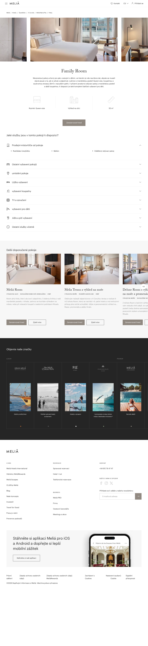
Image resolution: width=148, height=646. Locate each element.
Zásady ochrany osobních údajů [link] (30, 577)
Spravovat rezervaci (61, 468)
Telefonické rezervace (62, 479)
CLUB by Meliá (12, 485)
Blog (8, 491)
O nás (8, 463)
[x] (111, 483)
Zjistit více (37, 322)
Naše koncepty (12, 496)
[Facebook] (101, 483)
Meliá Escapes (12, 479)
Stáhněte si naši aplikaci (26, 558)
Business (56, 492)
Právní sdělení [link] (9, 577)
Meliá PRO (57, 498)
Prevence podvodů (14, 518)
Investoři (10, 502)
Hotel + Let (57, 474)
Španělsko (22, 13)
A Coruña (31, 13)
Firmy (55, 503)
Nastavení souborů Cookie (113, 577)
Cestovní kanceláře (61, 509)
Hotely (14, 13)
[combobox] (126, 3)
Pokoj (50, 13)
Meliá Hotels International (16, 468)
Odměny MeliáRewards (15, 474)
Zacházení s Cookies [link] (90, 577)
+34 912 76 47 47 (106, 468)
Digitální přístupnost (130, 577)
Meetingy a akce (59, 514)
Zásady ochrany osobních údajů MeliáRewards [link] (59, 577)
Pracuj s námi (11, 513)
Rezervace (57, 463)
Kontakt (103, 463)
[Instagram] (106, 483)
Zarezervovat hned (74, 123)
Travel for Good (12, 507)
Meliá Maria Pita (41, 13)
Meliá (8, 13)
